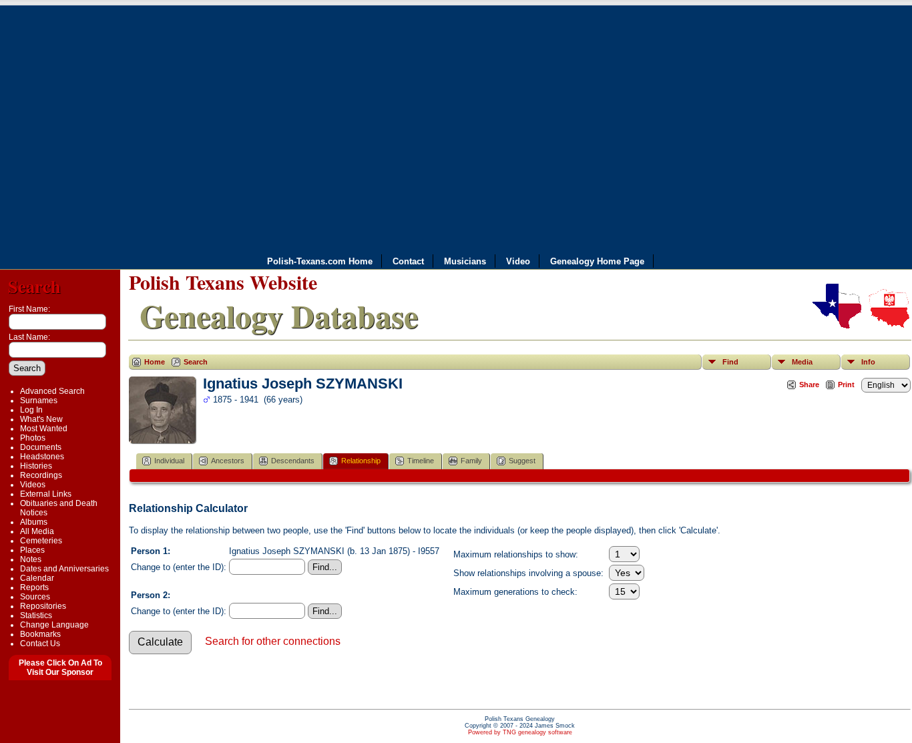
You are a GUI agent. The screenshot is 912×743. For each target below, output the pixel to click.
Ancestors (227, 461)
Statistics (36, 615)
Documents (40, 447)
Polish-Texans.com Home (320, 261)
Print (846, 385)
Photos (32, 438)
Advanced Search (52, 391)
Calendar (37, 578)
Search (34, 286)
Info (868, 362)
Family (471, 461)
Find (730, 362)
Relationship (361, 461)
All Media (37, 531)
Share (809, 385)
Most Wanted (43, 428)
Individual (169, 461)
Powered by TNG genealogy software (520, 732)
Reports (34, 587)
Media (802, 362)
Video (518, 261)
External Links (45, 494)
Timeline (420, 461)
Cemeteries (41, 540)
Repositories (43, 606)
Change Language (54, 625)
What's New (41, 419)
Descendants (292, 461)
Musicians (465, 261)
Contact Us (40, 643)
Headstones (42, 456)
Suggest (522, 461)
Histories (36, 466)
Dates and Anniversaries (64, 568)
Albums (33, 522)
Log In (31, 410)
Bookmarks (40, 634)
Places (32, 550)
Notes (30, 559)
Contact (408, 261)
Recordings (41, 475)
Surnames (38, 400)
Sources (35, 596)
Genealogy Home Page (597, 261)
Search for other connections (272, 641)
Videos (32, 484)
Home (154, 362)
